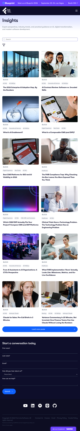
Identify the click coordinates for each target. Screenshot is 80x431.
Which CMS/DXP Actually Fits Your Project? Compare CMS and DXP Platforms (20, 223)
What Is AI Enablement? (13, 132)
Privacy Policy (29, 422)
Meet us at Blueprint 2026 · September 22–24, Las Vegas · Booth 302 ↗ (48, 3)
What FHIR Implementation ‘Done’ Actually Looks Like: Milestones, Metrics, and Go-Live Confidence (60, 272)
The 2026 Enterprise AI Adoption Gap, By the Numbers (20, 88)
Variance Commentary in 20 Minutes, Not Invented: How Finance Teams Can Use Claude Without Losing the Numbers (59, 320)
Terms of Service (5, 425)
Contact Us (39, 418)
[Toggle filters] (3, 45)
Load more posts (38, 329)
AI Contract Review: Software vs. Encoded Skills (59, 88)
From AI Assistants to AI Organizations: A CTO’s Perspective (20, 271)
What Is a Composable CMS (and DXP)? (58, 132)
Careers (47, 418)
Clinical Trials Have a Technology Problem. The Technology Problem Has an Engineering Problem (59, 224)
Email (53, 418)
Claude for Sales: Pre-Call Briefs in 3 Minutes (18, 318)
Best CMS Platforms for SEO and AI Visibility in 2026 (17, 176)
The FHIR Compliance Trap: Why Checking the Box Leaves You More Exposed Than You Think (59, 177)
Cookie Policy (73, 418)
